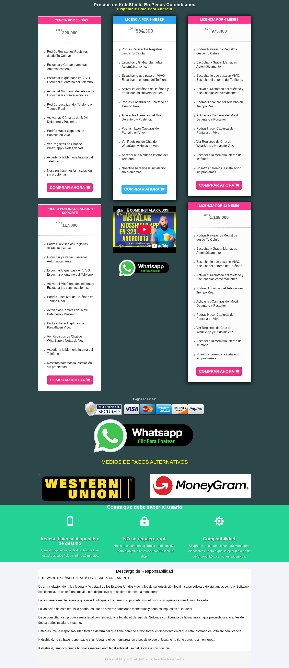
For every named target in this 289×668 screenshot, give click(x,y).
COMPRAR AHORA (67, 187)
